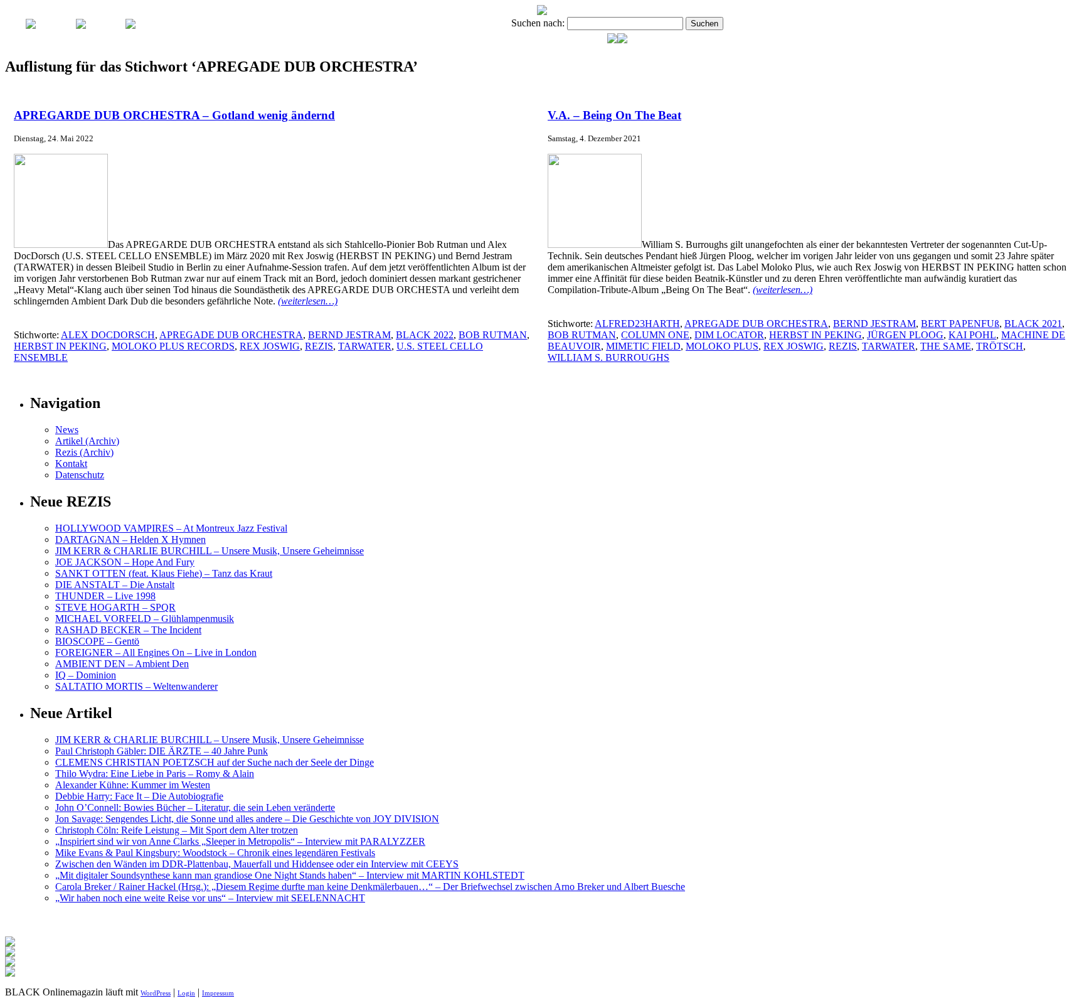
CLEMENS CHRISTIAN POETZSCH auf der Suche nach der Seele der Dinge (214, 762)
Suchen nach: (538, 23)
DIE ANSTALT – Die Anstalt (114, 584)
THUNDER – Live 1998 (105, 596)
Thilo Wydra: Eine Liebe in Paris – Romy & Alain (154, 773)
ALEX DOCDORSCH (108, 335)
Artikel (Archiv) (87, 441)
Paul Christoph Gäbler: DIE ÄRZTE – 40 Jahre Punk (161, 751)
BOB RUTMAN (493, 335)
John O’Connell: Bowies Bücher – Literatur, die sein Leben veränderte (195, 807)
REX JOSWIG (270, 346)
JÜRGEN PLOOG (905, 335)
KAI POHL (972, 335)
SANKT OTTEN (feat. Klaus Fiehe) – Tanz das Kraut (163, 573)
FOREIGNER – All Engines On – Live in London (156, 652)
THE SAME (945, 346)
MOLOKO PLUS (722, 346)
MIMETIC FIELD (643, 346)
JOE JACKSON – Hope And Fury (124, 562)
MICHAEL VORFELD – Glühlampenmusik (144, 618)
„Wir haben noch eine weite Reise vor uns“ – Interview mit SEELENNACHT (210, 898)
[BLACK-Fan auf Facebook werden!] (622, 40)
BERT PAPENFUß (960, 323)
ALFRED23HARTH (637, 323)
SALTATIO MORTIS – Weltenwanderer (136, 686)
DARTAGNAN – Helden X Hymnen (130, 539)
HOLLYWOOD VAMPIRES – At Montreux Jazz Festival (171, 528)
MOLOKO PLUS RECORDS (173, 346)
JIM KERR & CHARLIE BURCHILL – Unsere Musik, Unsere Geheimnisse (209, 550)
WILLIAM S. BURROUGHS (608, 357)
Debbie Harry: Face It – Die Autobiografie (139, 796)
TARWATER (364, 346)
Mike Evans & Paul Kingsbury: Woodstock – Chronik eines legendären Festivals (215, 852)
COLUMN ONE (655, 335)
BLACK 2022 (425, 335)
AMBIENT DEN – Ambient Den (122, 663)
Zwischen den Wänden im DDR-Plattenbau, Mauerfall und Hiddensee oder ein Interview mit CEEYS (257, 864)
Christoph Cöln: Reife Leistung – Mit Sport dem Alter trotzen (176, 830)
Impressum (218, 993)
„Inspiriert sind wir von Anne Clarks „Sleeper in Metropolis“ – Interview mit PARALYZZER (240, 841)
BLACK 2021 (1033, 323)
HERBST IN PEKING (60, 346)
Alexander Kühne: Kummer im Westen (132, 785)
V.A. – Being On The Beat (614, 115)
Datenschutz (79, 474)
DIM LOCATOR (729, 335)
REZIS (319, 346)
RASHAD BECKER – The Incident (128, 630)
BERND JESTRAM (349, 335)
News (66, 429)
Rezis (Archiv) (84, 452)
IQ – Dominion (85, 675)
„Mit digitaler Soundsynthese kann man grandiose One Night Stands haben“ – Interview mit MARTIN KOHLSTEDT (289, 875)
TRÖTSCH (999, 346)
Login (186, 993)
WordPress (156, 993)
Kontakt (71, 463)
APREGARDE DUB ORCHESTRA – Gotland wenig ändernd (174, 115)
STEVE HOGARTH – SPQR (115, 607)
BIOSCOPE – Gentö (97, 641)
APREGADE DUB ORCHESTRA (231, 335)
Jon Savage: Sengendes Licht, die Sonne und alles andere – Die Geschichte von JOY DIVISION (247, 818)
